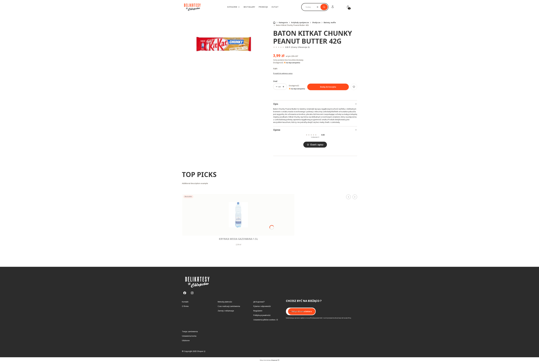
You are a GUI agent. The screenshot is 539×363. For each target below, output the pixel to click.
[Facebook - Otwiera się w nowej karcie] (185, 293)
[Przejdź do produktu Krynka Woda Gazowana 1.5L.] (238, 215)
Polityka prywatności (261, 315)
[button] (324, 7)
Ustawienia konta (189, 336)
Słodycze (316, 22)
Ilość (275, 81)
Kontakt (185, 301)
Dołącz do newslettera (302, 311)
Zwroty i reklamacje (226, 310)
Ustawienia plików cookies (264, 319)
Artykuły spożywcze (300, 22)
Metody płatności (225, 301)
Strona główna (274, 22)
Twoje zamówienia (190, 331)
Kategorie (283, 22)
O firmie (185, 306)
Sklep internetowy (268, 360)
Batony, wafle (330, 22)
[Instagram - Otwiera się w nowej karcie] (192, 293)
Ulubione (186, 340)
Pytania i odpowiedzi (262, 306)
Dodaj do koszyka (328, 87)
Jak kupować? (259, 301)
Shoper (200, 351)
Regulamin (257, 310)
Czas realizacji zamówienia (229, 306)
